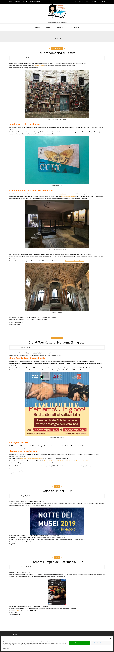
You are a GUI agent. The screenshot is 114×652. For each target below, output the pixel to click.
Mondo (37, 27)
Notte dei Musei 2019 (57, 491)
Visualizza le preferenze (101, 643)
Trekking (60, 27)
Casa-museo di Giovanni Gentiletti (74, 261)
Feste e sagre (75, 27)
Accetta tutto (79, 643)
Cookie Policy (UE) (35, 1)
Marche (59, 48)
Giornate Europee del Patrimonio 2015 (57, 562)
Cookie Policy (6, 648)
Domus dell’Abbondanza (68, 196)
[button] (110, 638)
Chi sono (17, 1)
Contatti (25, 1)
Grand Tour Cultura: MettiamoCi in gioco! (57, 342)
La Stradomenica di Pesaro (57, 53)
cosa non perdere (39, 65)
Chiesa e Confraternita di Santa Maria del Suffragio (58, 461)
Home (10, 1)
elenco (18, 610)
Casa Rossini (63, 194)
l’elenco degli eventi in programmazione (31, 458)
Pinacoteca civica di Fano (83, 461)
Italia (48, 27)
